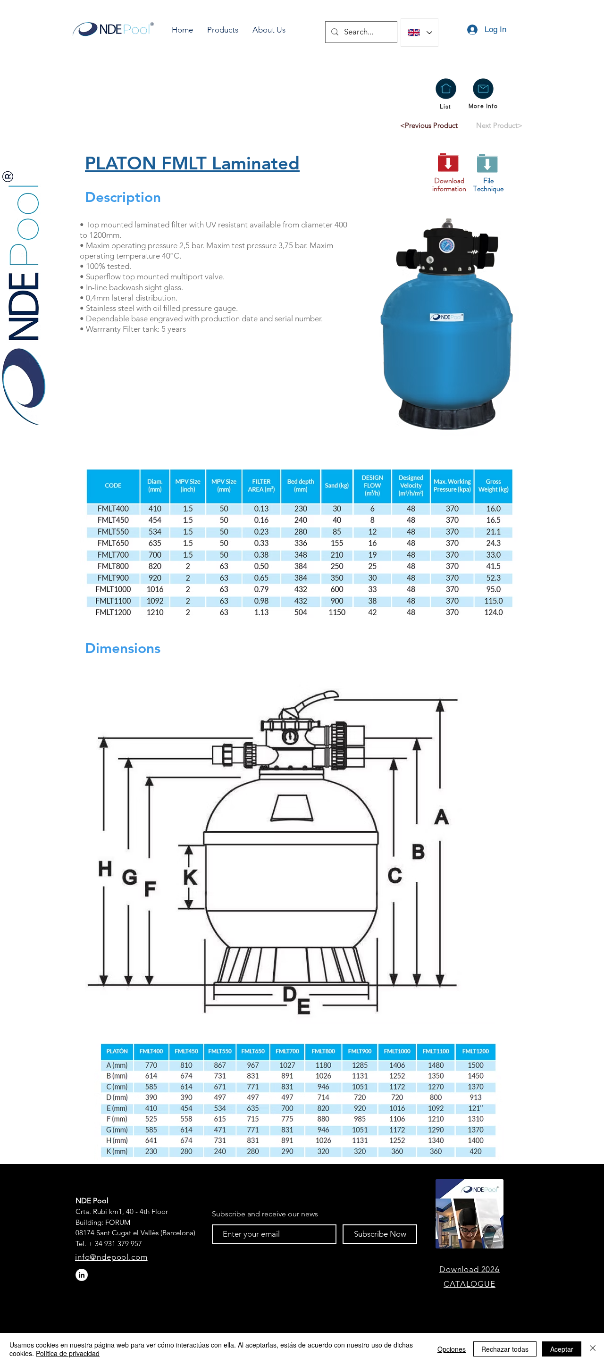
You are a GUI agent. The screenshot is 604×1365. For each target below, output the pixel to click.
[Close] (592, 1348)
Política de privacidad (68, 1353)
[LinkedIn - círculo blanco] (82, 1275)
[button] (222, 30)
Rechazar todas (504, 1349)
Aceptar (561, 1349)
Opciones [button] (451, 1349)
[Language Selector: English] (419, 32)
